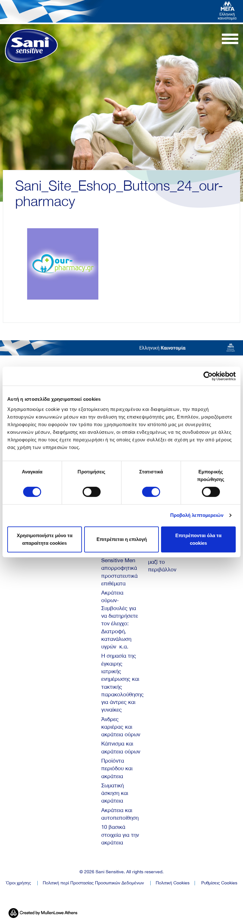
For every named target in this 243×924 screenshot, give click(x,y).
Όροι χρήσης (18, 882)
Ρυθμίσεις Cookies (219, 882)
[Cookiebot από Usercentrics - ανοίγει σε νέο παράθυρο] (208, 376)
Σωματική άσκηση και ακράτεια (114, 793)
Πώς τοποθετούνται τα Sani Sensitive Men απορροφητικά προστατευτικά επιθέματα (119, 560)
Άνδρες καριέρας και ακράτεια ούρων (120, 727)
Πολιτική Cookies (173, 882)
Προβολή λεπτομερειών (197, 515)
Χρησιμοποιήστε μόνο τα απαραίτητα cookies (44, 539)
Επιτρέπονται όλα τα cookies (198, 539)
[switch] (92, 492)
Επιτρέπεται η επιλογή (122, 539)
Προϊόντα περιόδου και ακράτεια (117, 768)
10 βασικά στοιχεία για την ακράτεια (120, 835)
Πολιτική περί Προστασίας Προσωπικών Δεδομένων (93, 882)
